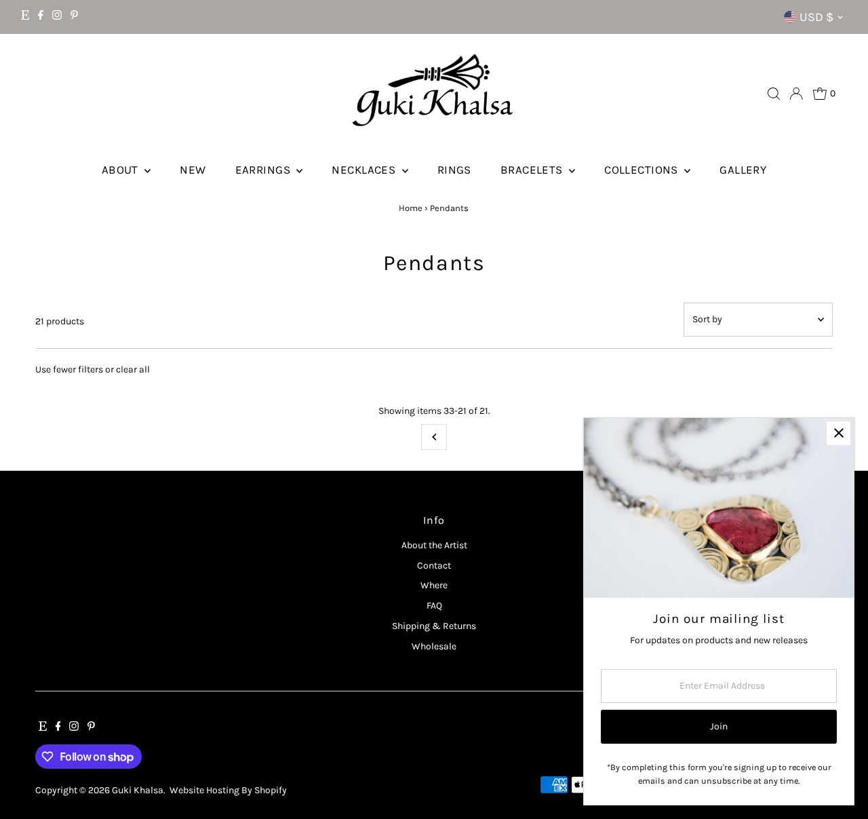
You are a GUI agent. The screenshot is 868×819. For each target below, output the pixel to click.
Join (719, 726)
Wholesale (434, 646)
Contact (434, 565)
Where (434, 585)
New (192, 169)
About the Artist (434, 545)
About (122, 169)
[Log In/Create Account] (796, 94)
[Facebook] (41, 17)
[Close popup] (838, 433)
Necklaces (365, 169)
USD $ (816, 16)
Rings (454, 169)
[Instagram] (57, 17)
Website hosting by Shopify (228, 790)
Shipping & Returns (434, 626)
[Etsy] (25, 17)
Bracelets (533, 169)
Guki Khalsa (137, 790)
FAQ (434, 605)
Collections (642, 169)
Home (410, 208)
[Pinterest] (74, 17)
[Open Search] (774, 94)
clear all (133, 369)
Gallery (742, 169)
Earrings (264, 169)
